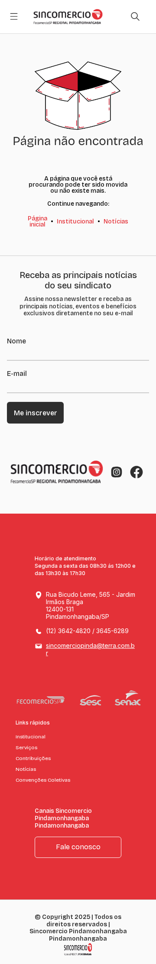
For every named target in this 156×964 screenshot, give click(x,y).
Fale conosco (78, 847)
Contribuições (33, 758)
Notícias (116, 221)
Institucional (75, 221)
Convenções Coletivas (43, 780)
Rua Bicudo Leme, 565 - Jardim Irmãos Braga (90, 605)
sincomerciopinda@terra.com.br (90, 649)
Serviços (26, 747)
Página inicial (37, 221)
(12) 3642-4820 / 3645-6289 (87, 630)
